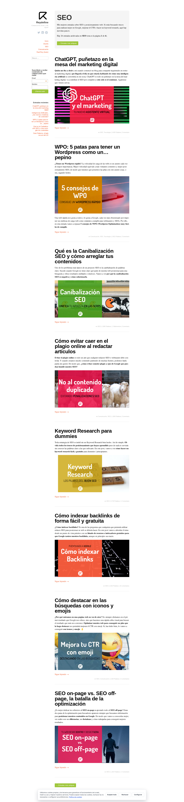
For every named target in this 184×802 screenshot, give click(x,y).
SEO (46, 46)
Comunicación (43, 49)
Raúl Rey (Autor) (42, 52)
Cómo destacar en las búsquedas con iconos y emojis (84, 605)
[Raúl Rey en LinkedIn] (43, 32)
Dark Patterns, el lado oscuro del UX (40, 134)
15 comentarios (124, 586)
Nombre (34, 84)
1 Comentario (125, 501)
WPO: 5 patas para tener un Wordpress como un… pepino (87, 152)
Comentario (125, 132)
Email (39, 78)
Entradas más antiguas (68, 43)
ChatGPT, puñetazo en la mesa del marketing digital (86, 61)
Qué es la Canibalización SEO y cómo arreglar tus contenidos (84, 256)
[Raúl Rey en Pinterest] (46, 32)
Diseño (45, 44)
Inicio (46, 41)
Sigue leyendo (62, 127)
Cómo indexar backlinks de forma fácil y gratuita (87, 518)
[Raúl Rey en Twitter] (39, 32)
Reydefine (42, 22)
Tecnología (107, 132)
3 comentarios (125, 679)
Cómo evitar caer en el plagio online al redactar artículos (83, 346)
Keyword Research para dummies (83, 433)
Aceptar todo (112, 795)
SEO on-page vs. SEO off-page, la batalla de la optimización (85, 698)
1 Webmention (116, 326)
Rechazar (125, 795)
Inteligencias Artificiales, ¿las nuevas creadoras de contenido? (40, 115)
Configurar (138, 795)
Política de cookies (75, 797)
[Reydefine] (43, 19)
